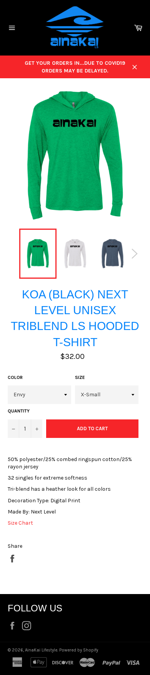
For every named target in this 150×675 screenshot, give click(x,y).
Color (15, 377)
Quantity (19, 411)
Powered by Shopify (78, 650)
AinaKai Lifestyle (41, 650)
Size (80, 377)
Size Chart (20, 523)
